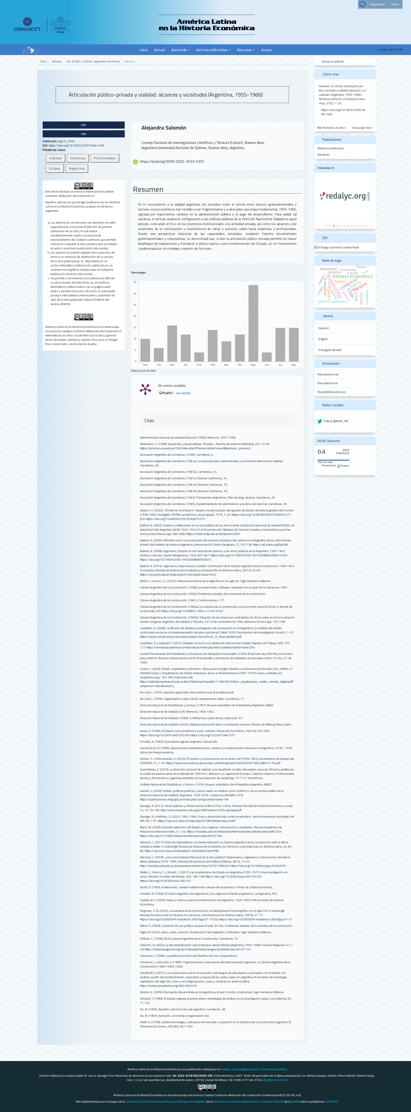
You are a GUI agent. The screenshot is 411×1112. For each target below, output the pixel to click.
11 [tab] (363, 226)
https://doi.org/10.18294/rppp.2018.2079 (258, 866)
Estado (54, 168)
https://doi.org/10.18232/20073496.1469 (76, 145)
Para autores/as (327, 383)
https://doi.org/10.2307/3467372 (162, 735)
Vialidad (55, 158)
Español (324, 328)
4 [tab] (337, 226)
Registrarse (377, 4)
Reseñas (323, 154)
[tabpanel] (345, 196)
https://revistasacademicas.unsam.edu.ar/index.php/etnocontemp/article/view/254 (200, 647)
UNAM (295, 1101)
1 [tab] (326, 226)
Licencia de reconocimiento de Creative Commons (76, 237)
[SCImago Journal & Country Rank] (336, 247)
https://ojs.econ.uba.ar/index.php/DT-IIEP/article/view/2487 (197, 821)
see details (183, 393)
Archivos (57, 61)
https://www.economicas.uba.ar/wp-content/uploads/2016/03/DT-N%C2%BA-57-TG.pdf (223, 763)
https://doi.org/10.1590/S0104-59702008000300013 (245, 555)
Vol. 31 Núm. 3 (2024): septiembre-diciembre (93, 61)
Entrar (395, 4)
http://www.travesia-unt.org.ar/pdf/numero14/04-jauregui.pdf (201, 810)
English (323, 339)
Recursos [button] (245, 49)
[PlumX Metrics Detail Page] (145, 389)
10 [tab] (359, 226)
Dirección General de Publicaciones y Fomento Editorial (248, 1101)
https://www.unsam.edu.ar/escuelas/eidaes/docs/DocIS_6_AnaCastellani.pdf (190, 636)
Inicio (143, 49)
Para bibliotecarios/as (331, 392)
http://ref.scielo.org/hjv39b (270, 544)
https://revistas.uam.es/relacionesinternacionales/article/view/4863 (231, 831)
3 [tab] (334, 226)
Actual (159, 49)
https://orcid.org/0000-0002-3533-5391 (172, 161)
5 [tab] (341, 226)
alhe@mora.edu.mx (275, 1080)
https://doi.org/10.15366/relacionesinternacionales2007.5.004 (181, 836)
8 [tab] (352, 226)
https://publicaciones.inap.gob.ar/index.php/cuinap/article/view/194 (184, 799)
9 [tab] (355, 226)
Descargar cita (361, 127)
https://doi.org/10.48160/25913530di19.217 (261, 514)
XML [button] (83, 134)
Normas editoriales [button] (212, 49)
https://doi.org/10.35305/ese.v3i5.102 (230, 876)
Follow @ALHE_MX (335, 421)
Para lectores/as (328, 374)
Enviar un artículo (333, 61)
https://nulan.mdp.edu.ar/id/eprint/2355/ (213, 534)
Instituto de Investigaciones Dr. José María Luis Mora (254, 1069)
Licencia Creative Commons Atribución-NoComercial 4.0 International (83, 333)
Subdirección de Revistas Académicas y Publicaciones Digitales (165, 1101)
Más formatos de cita (330, 127)
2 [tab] (330, 226)
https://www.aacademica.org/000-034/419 (168, 985)
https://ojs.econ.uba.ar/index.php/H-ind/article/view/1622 (178, 574)
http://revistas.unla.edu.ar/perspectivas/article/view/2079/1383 (182, 866)
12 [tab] (366, 226)
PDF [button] (83, 125)
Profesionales (105, 158)
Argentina (77, 168)
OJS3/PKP (331, 1101)
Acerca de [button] (179, 49)
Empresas (78, 158)
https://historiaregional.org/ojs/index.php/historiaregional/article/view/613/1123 (197, 949)
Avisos (266, 49)
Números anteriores (331, 148)
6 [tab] (344, 226)
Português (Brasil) (330, 350)
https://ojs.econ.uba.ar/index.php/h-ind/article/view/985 (182, 851)
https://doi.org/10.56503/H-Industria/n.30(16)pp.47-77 (176, 919)
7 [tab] (348, 226)
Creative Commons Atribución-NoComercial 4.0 (79, 194)
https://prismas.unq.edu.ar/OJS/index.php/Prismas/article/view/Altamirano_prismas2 (195, 448)
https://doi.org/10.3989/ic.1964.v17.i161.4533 (192, 611)
